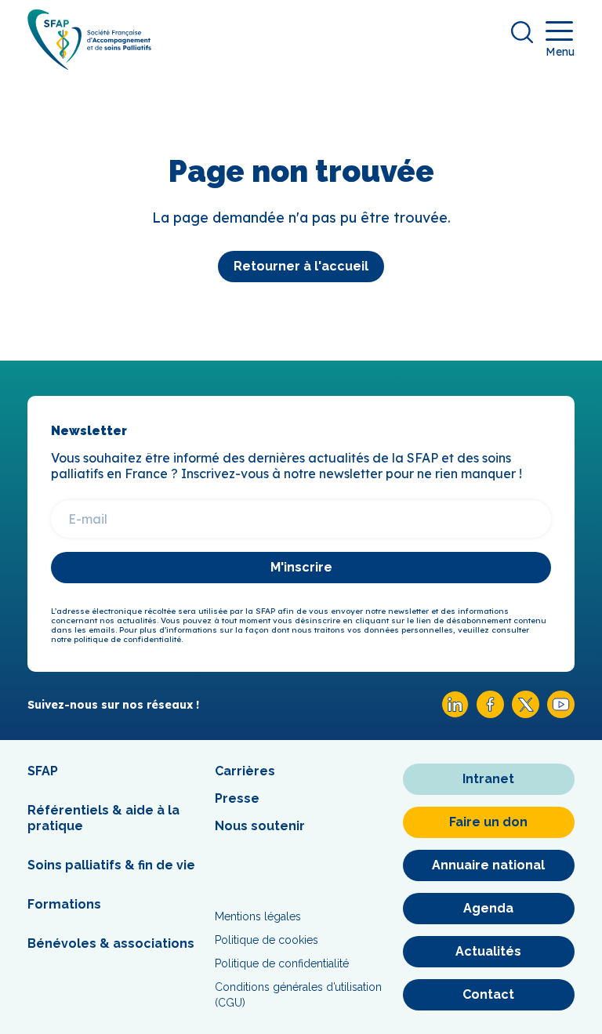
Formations (64, 904)
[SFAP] (89, 65)
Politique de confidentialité (282, 963)
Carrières (245, 771)
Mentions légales (258, 916)
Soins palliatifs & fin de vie (111, 865)
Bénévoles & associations (110, 943)
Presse (237, 798)
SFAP (42, 771)
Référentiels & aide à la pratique (103, 818)
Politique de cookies (266, 940)
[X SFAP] (525, 713)
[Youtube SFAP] (561, 713)
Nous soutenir (260, 825)
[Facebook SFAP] (490, 713)
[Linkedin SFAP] (455, 713)
